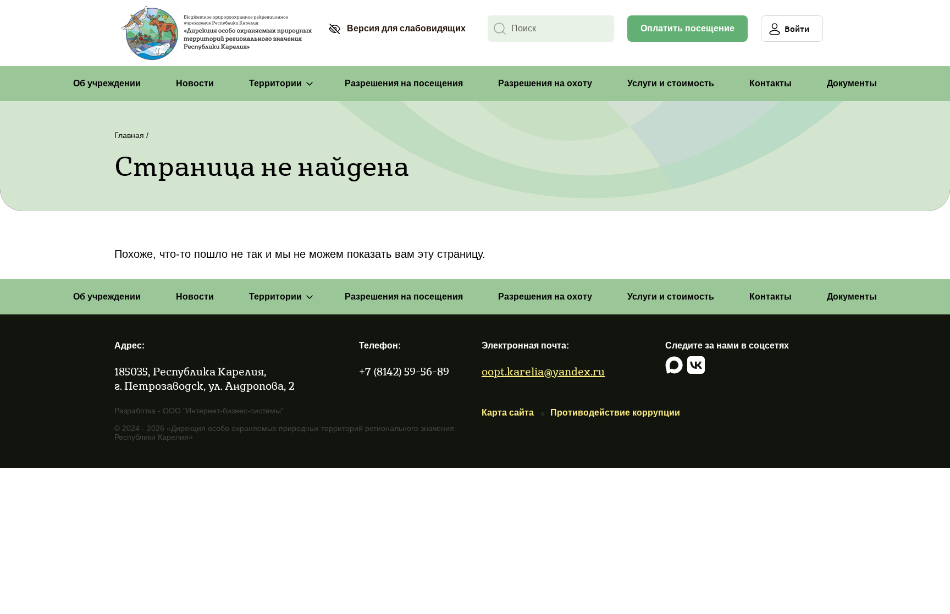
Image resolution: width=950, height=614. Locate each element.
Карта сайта (508, 412)
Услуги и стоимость (670, 83)
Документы (852, 83)
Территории (275, 83)
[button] (396, 28)
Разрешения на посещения (404, 83)
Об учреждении (107, 83)
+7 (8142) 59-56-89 (404, 371)
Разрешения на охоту (545, 83)
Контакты (770, 83)
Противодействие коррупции (615, 412)
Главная (129, 135)
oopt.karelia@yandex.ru (543, 371)
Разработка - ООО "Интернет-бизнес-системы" (199, 410)
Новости (195, 83)
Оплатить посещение (687, 28)
